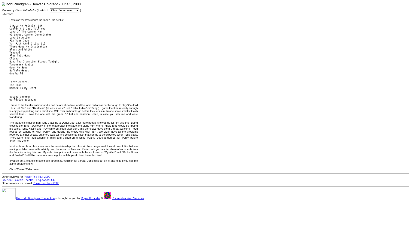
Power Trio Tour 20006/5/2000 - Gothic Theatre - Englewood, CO (28, 178)
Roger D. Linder (90, 198)
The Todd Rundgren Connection (35, 198)
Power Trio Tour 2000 (46, 183)
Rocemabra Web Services (128, 198)
